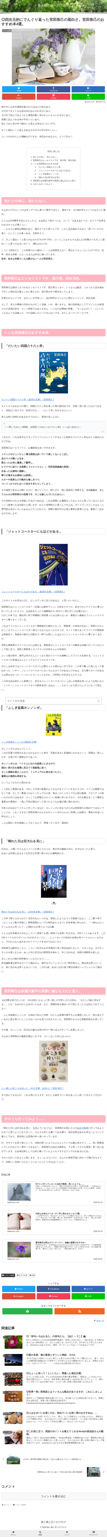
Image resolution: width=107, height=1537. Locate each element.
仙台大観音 (82, 1128)
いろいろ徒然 (9, 1275)
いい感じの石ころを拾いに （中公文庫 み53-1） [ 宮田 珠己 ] (32, 1088)
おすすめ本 (23, 1275)
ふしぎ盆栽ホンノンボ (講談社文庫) (19, 742)
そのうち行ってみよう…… (44, 184)
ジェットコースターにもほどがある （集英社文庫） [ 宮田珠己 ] (33, 592)
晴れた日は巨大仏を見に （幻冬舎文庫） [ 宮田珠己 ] (27, 912)
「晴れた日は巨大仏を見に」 (49, 177)
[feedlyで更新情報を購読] (27, 1311)
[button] (99, 701)
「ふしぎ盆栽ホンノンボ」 (48, 174)
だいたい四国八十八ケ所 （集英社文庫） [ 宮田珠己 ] (27, 399)
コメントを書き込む (53, 1496)
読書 (33, 1275)
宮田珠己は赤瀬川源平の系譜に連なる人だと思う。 (55, 181)
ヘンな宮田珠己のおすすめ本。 (46, 164)
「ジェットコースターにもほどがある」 (54, 170)
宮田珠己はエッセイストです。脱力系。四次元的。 (55, 160)
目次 (50, 151)
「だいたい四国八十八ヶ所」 (49, 167)
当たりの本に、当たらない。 (45, 157)
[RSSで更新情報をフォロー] (79, 1311)
